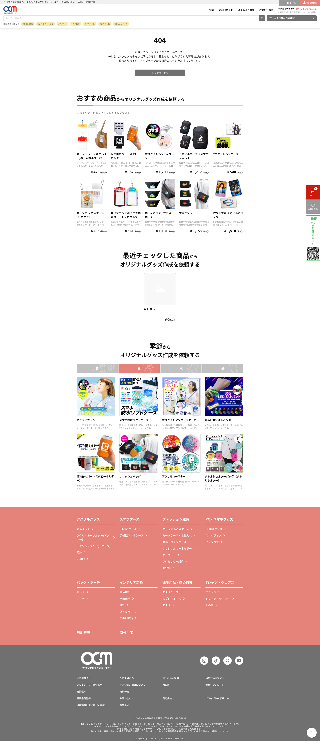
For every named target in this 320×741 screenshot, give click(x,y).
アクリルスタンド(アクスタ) (93, 546)
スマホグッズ (214, 535)
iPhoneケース (122, 24)
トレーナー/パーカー (218, 599)
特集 (211, 10)
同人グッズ (105, 24)
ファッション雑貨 (175, 519)
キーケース (169, 555)
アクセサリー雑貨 (173, 561)
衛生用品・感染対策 (177, 582)
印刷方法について (215, 677)
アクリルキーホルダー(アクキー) (93, 537)
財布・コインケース (174, 542)
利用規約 (167, 698)
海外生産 (126, 632)
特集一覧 (124, 691)
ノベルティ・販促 (46, 24)
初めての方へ (127, 677)
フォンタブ (212, 542)
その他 (81, 559)
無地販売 (83, 632)
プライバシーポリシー (217, 698)
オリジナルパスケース (175, 529)
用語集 (166, 684)
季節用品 (125, 599)
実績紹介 (81, 691)
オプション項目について (132, 684)
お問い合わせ (266, 10)
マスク (166, 605)
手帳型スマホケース (132, 535)
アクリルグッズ (88, 519)
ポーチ (81, 599)
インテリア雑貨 (131, 582)
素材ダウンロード (215, 684)
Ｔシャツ (211, 592)
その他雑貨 (126, 618)
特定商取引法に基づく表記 (91, 705)
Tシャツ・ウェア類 (220, 582)
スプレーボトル (171, 599)
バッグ (81, 592)
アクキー (62, 24)
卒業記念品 (28, 24)
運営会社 (124, 705)
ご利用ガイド (226, 10)
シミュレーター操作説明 (89, 684)
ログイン (291, 3)
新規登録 (312, 3)
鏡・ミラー (126, 612)
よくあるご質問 (246, 10)
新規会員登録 (84, 698)
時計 (79, 552)
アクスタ (76, 24)
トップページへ (160, 73)
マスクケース (170, 592)
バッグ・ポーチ (88, 582)
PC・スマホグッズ (219, 519)
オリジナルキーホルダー (177, 548)
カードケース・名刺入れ (177, 535)
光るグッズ (83, 529)
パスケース (90, 24)
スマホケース (129, 519)
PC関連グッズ (214, 529)
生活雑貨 (125, 592)
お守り (166, 568)
